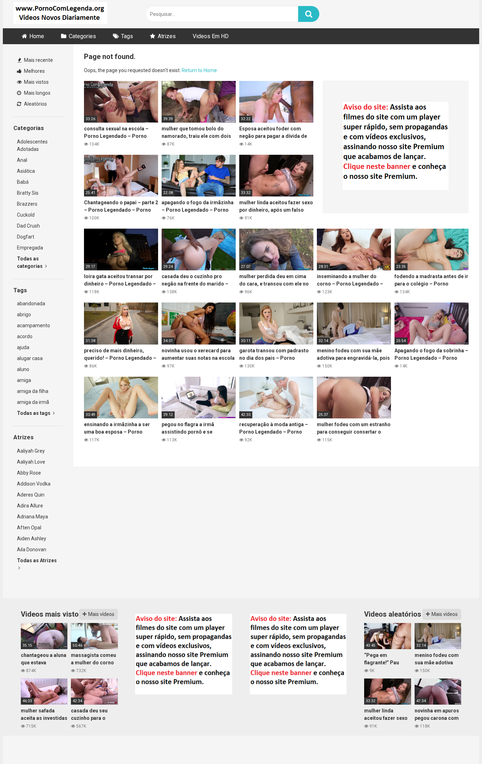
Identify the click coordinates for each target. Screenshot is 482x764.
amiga (24, 380)
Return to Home (199, 70)
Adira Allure (30, 506)
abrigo (24, 314)
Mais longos (36, 93)
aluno (23, 369)
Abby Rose (29, 473)
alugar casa (30, 358)
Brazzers (27, 204)
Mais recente (38, 60)
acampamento (33, 325)
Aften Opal (29, 527)
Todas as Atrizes (37, 560)
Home (36, 36)
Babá (23, 182)
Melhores (34, 71)
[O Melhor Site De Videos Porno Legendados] (60, 14)
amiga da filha (32, 391)
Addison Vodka (33, 484)
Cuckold (26, 215)
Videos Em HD (211, 36)
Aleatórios (35, 104)
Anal (22, 160)
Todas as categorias (30, 262)
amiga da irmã (33, 402)
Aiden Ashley (31, 538)
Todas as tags (34, 413)
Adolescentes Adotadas (32, 145)
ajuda (23, 347)
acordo (24, 336)
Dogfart (25, 237)
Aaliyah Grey (31, 451)
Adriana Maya (32, 516)
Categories (82, 36)
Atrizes (167, 36)
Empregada (30, 248)
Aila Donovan (31, 549)
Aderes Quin (30, 495)
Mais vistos (36, 82)
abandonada (31, 303)
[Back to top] (458, 742)
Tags (127, 36)
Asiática (26, 171)
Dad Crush (28, 226)
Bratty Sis (27, 193)
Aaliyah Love (31, 462)
